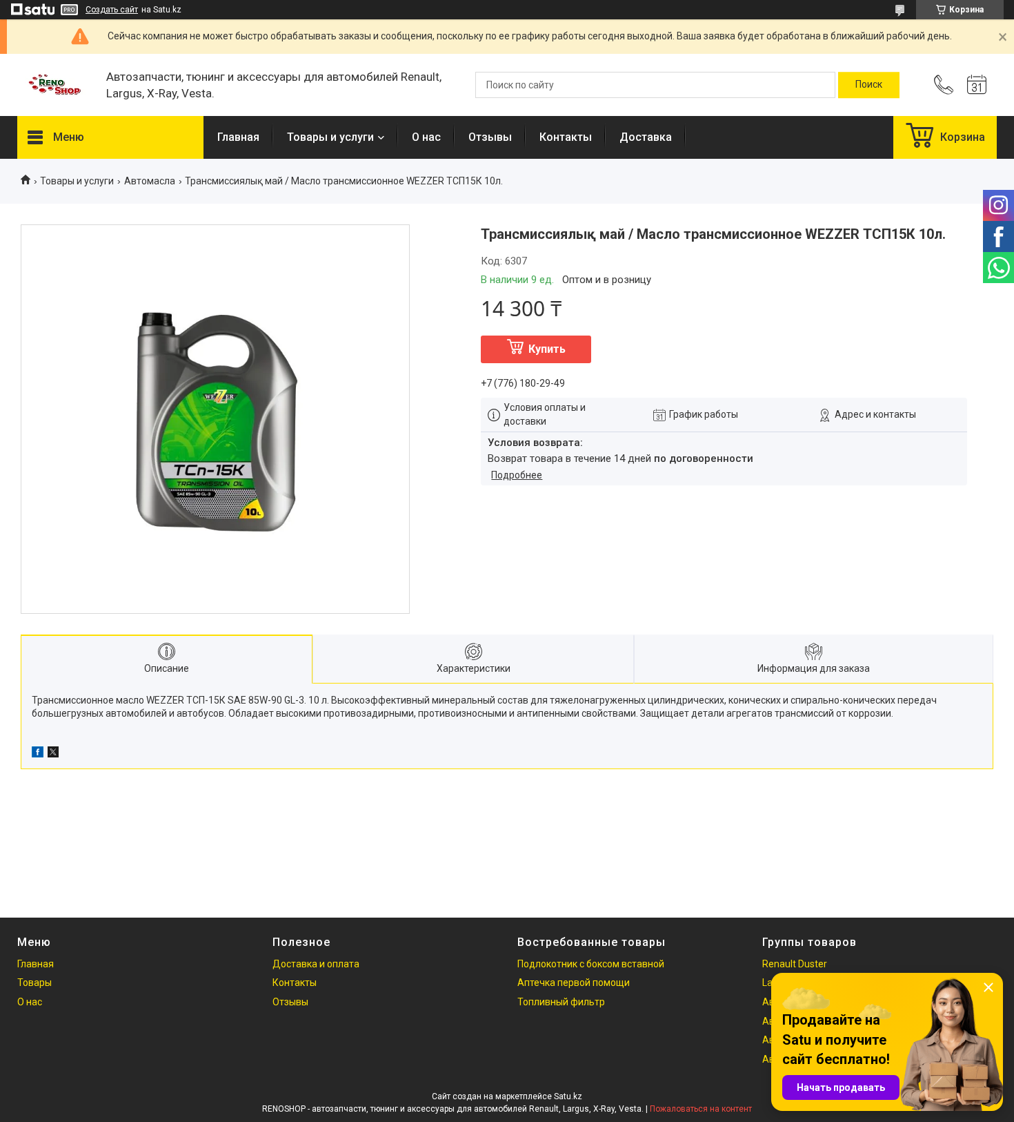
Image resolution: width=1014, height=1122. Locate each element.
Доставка (645, 137)
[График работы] (976, 85)
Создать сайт (112, 9)
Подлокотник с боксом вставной (590, 963)
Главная (238, 137)
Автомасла (149, 180)
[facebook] (37, 754)
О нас (426, 137)
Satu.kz (568, 1096)
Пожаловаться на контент (701, 1109)
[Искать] (868, 85)
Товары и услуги (330, 137)
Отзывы (490, 137)
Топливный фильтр (561, 1001)
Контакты (565, 137)
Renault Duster (794, 963)
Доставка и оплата (315, 963)
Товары (34, 982)
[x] (53, 754)
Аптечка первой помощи (573, 982)
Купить (547, 349)
